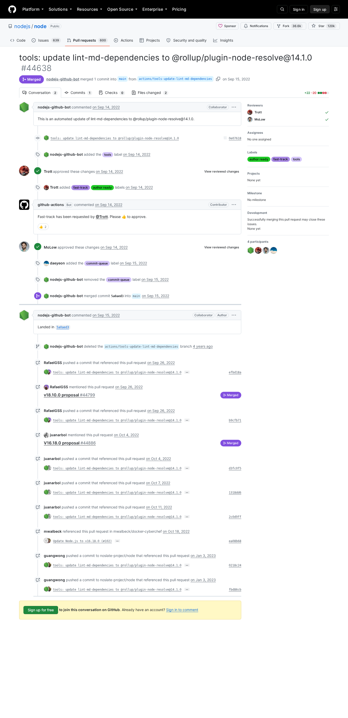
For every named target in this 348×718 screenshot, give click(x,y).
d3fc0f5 (235, 468)
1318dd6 (235, 492)
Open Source (120, 9)
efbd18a (235, 372)
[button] (234, 107)
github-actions (51, 204)
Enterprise (152, 9)
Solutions (58, 9)
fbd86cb (235, 589)
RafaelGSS (53, 362)
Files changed (155, 92)
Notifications (259, 26)
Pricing (179, 9)
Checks (116, 92)
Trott (48, 171)
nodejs (22, 26)
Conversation (45, 92)
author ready (102, 187)
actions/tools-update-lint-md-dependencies (175, 79)
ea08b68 (235, 541)
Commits (83, 92)
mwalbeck (53, 531)
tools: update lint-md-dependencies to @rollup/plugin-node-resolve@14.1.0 (114, 138)
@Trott (102, 216)
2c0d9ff (235, 517)
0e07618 (235, 138)
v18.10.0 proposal (69, 394)
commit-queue (97, 263)
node (40, 26)
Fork (292, 26)
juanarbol (58, 435)
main (122, 79)
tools (107, 154)
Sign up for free (41, 610)
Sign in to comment (182, 609)
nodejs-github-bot (62, 79)
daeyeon (57, 263)
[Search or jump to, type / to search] (282, 9)
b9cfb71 (235, 420)
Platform (30, 9)
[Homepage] (12, 9)
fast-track (80, 187)
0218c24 (235, 565)
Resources (87, 9)
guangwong (54, 555)
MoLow (50, 247)
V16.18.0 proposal (70, 442)
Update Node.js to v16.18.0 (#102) (82, 541)
